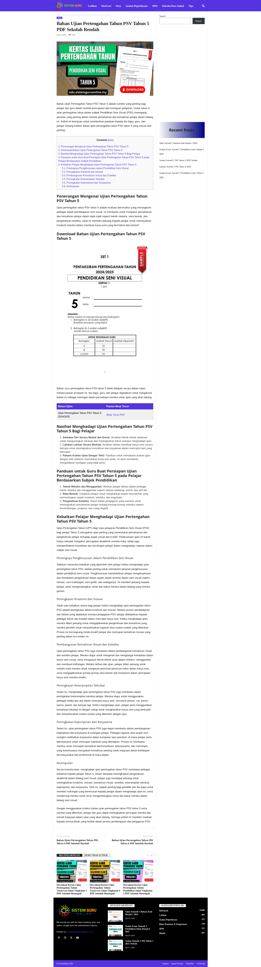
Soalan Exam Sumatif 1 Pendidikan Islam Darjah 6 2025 (137, 929)
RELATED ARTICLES (69, 855)
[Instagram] (66, 938)
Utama (165, 963)
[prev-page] (148, 855)
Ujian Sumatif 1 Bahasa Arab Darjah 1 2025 (178, 143)
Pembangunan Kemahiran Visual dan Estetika (89, 175)
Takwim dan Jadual (173, 6)
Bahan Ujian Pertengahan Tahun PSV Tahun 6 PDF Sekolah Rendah (132, 842)
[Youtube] (78, 938)
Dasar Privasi (177, 963)
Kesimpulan (70, 186)
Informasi (163, 911)
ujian (67, 388)
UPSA (58, 15)
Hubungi (201, 963)
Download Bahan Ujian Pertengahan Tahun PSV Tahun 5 (90, 150)
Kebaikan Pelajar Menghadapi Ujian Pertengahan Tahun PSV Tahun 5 (97, 164)
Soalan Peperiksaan (137, 6)
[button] (203, 6)
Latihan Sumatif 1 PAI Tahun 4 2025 (175, 167)
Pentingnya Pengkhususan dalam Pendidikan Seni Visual (95, 168)
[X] (72, 938)
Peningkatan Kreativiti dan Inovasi (82, 171)
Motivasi (106, 6)
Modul (162, 933)
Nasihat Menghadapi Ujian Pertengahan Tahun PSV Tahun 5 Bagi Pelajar (99, 153)
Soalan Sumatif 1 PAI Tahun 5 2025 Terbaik (178, 160)
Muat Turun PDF (115, 414)
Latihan (92, 6)
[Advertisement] (182, 72)
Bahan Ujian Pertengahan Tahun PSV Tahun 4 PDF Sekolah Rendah (77, 842)
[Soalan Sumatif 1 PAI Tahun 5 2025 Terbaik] (115, 945)
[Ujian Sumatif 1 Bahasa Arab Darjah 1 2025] (115, 916)
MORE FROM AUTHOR (96, 855)
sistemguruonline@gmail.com (80, 932)
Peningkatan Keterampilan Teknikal (83, 179)
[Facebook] (59, 938)
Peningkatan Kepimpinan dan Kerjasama (86, 182)
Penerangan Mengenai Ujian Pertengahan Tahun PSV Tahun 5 (93, 146)
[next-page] (151, 855)
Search (162, 16)
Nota (118, 6)
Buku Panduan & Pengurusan (173, 924)
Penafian (190, 963)
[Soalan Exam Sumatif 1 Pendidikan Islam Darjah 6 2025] (115, 930)
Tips (190, 6)
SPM (154, 6)
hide (111, 140)
